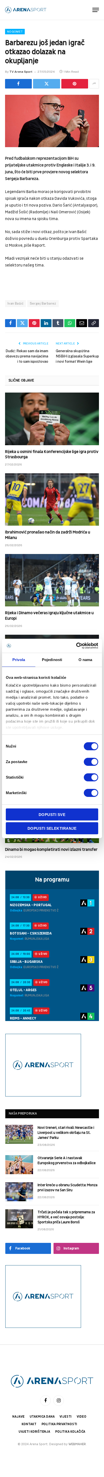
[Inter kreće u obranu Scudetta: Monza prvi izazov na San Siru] (19, 1191)
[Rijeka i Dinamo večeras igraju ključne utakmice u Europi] (52, 580)
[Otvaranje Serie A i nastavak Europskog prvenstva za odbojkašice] (19, 1164)
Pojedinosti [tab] (52, 660)
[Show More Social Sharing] (94, 83)
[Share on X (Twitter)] (46, 83)
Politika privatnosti (59, 1424)
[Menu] (95, 10)
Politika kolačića (70, 1432)
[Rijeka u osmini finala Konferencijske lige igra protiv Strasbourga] (52, 419)
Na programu (52, 879)
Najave (18, 1417)
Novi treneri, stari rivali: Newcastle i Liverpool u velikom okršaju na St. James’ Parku (66, 1133)
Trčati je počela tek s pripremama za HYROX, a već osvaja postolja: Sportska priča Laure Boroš (66, 1217)
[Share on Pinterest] (74, 83)
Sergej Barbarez (43, 303)
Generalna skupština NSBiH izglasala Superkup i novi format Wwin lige (77, 356)
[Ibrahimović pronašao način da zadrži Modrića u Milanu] (52, 499)
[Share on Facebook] (18, 83)
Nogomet (15, 31)
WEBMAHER (77, 1444)
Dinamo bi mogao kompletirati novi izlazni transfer (51, 849)
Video (81, 1417)
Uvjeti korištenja (34, 1432)
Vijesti (66, 1417)
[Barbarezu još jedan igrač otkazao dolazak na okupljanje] (52, 121)
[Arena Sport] (25, 10)
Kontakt (29, 1424)
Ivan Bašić (15, 303)
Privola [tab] (18, 660)
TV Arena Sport (20, 71)
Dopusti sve (52, 814)
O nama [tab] (85, 660)
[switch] (91, 762)
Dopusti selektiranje (52, 828)
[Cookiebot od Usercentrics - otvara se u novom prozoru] (76, 645)
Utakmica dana (42, 1417)
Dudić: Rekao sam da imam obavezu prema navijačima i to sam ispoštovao (27, 356)
